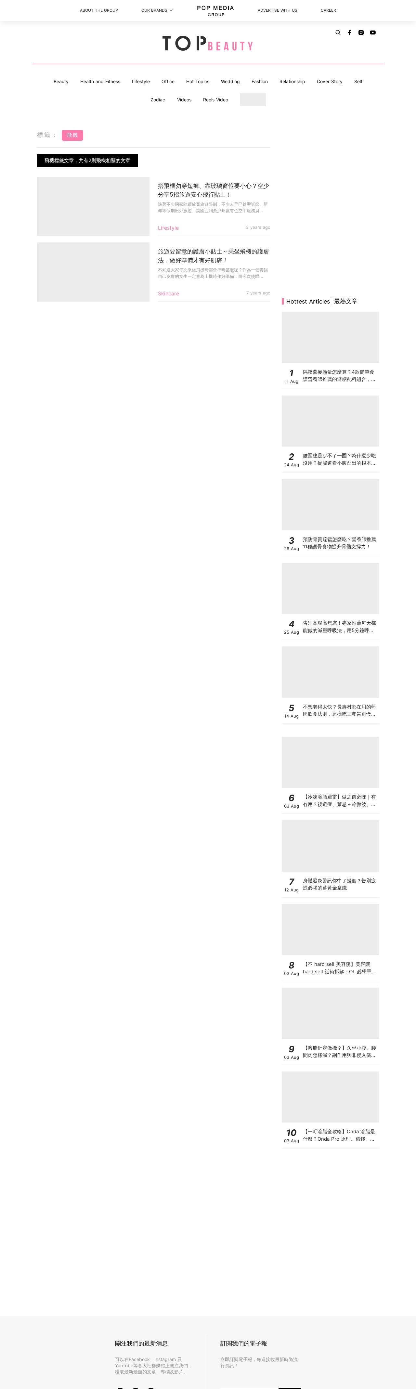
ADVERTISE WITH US (277, 10)
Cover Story (330, 81)
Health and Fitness (100, 81)
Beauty (61, 81)
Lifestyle (141, 81)
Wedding (230, 81)
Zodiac (157, 99)
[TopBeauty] (208, 44)
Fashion (260, 81)
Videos (184, 99)
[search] (338, 32)
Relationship (292, 81)
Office (168, 81)
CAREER (328, 10)
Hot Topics (197, 81)
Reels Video (215, 99)
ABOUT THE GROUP (99, 10)
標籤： (47, 134)
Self (358, 81)
